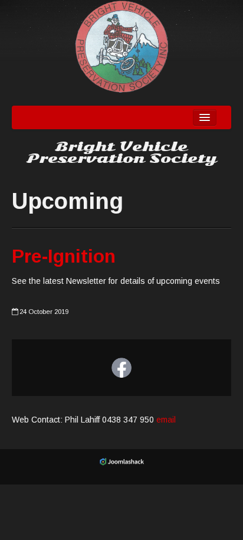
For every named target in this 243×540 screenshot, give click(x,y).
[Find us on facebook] (121, 367)
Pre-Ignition (64, 256)
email (166, 419)
